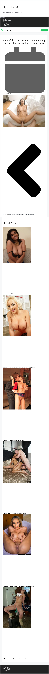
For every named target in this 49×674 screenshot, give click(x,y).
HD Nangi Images (7, 23)
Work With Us (6, 670)
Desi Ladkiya (6, 24)
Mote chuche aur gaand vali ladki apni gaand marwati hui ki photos (18, 586)
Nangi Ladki (10, 7)
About (4, 666)
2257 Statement (6, 669)
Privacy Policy (6, 667)
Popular (4, 26)
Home (4, 19)
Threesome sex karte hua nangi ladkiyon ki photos (14, 513)
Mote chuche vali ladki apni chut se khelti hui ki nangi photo (16, 294)
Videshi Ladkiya (6, 25)
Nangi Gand (5, 21)
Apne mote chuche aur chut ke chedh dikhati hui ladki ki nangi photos (19, 367)
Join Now (44, 30)
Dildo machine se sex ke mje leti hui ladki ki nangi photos (16, 658)
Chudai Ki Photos (7, 20)
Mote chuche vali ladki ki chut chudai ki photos (13, 440)
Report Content (6, 668)
